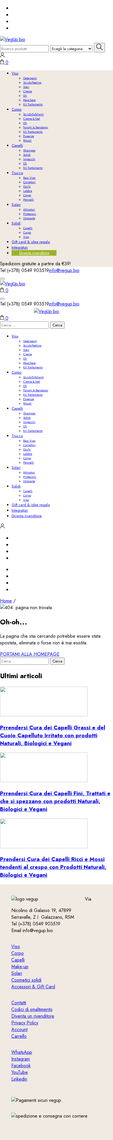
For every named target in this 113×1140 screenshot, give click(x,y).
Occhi (27, 186)
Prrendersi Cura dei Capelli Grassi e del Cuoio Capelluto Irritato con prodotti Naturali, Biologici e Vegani (52, 735)
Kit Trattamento (33, 104)
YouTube (19, 1072)
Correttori (29, 182)
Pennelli (28, 199)
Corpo (16, 109)
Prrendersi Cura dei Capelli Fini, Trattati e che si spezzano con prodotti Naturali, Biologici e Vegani (55, 801)
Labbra (27, 191)
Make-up (19, 966)
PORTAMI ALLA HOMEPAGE (29, 654)
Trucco (17, 173)
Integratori (20, 247)
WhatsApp (21, 1052)
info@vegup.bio (64, 270)
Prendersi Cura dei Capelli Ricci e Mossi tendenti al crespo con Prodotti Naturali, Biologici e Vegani (53, 867)
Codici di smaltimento (31, 1009)
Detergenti (30, 78)
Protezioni (29, 214)
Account (19, 1029)
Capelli (17, 145)
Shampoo (29, 150)
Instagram (20, 1059)
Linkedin (19, 1079)
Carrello (19, 1036)
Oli (25, 95)
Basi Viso (29, 178)
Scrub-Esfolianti (33, 114)
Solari (16, 204)
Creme (27, 91)
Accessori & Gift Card (33, 986)
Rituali (27, 140)
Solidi (27, 155)
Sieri (26, 87)
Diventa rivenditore (34, 253)
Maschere (29, 100)
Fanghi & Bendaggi (35, 127)
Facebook (21, 1065)
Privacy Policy (24, 1022)
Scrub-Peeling (32, 82)
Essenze (28, 136)
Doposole (29, 218)
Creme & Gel (31, 118)
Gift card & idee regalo (31, 242)
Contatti (18, 1002)
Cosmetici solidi (26, 980)
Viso (15, 73)
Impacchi (29, 159)
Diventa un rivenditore (32, 1016)
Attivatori (29, 209)
